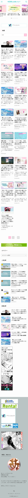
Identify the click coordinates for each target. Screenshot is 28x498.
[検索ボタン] (26, 1)
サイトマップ (17, 493)
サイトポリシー (11, 493)
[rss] (14, 491)
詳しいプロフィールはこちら (9, 485)
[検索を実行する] (25, 35)
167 (18, 237)
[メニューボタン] (1, 1)
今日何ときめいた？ (14, 1)
